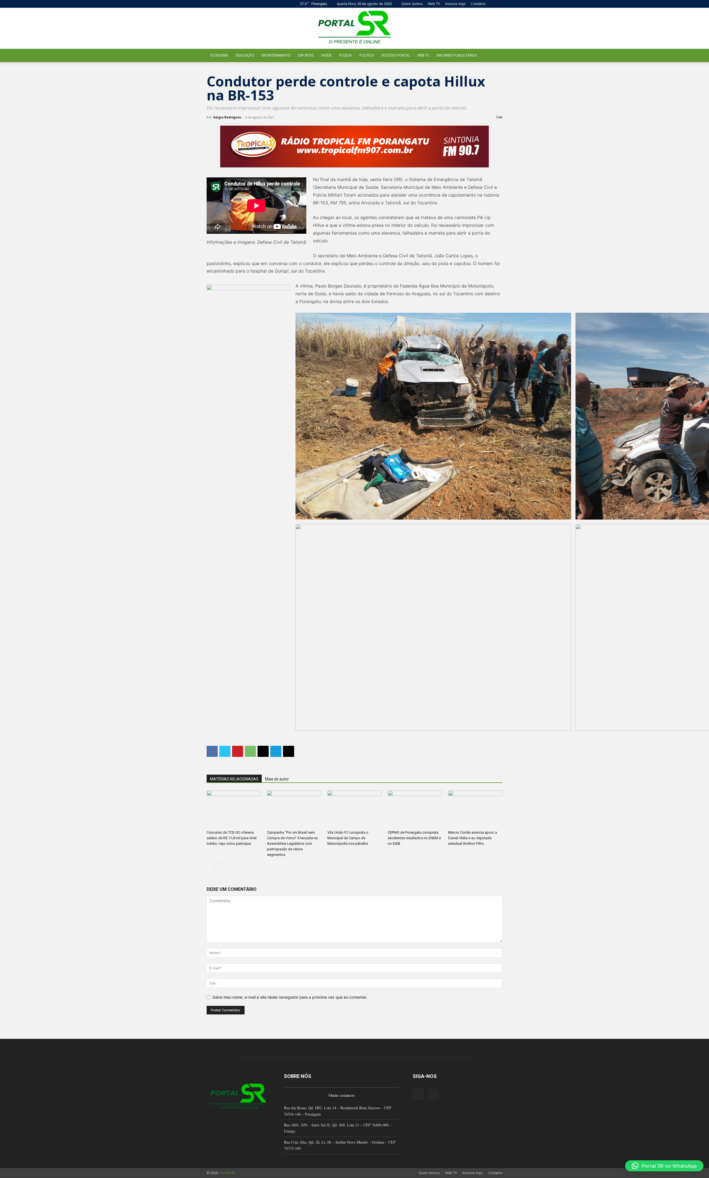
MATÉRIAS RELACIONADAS (234, 779)
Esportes (305, 55)
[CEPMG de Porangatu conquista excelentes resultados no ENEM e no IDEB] (415, 809)
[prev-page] (210, 865)
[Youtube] (433, 1094)
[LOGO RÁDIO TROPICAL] (354, 146)
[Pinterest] (237, 751)
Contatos (478, 3)
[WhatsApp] (250, 751)
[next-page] (218, 865)
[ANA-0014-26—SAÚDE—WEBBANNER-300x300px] (248, 326)
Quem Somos (412, 3)
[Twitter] (224, 751)
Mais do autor (277, 779)
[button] (498, 4)
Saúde (326, 55)
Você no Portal (396, 55)
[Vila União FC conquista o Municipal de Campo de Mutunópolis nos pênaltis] (354, 809)
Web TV (434, 3)
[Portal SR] (354, 28)
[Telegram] (275, 751)
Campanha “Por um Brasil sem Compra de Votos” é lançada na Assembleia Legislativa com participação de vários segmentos (292, 843)
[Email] (263, 751)
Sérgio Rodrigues (227, 117)
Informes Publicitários (457, 55)
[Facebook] (212, 751)
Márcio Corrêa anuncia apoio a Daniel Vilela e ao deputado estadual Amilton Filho (472, 838)
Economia (219, 55)
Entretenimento (276, 55)
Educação (245, 55)
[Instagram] (418, 1094)
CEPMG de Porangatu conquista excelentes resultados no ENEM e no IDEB (414, 838)
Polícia (345, 55)
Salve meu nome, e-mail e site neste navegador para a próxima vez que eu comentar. (289, 997)
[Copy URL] (288, 751)
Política (366, 55)
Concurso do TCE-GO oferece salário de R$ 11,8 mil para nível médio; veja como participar (231, 838)
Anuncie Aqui (455, 3)
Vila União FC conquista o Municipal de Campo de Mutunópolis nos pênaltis (347, 838)
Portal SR (228, 1173)
